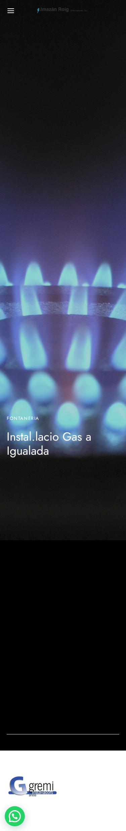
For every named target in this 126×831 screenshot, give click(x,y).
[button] (15, 816)
